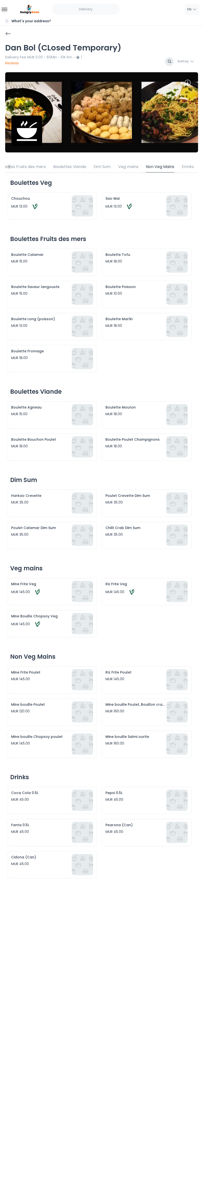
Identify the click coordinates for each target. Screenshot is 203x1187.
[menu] (4, 9)
